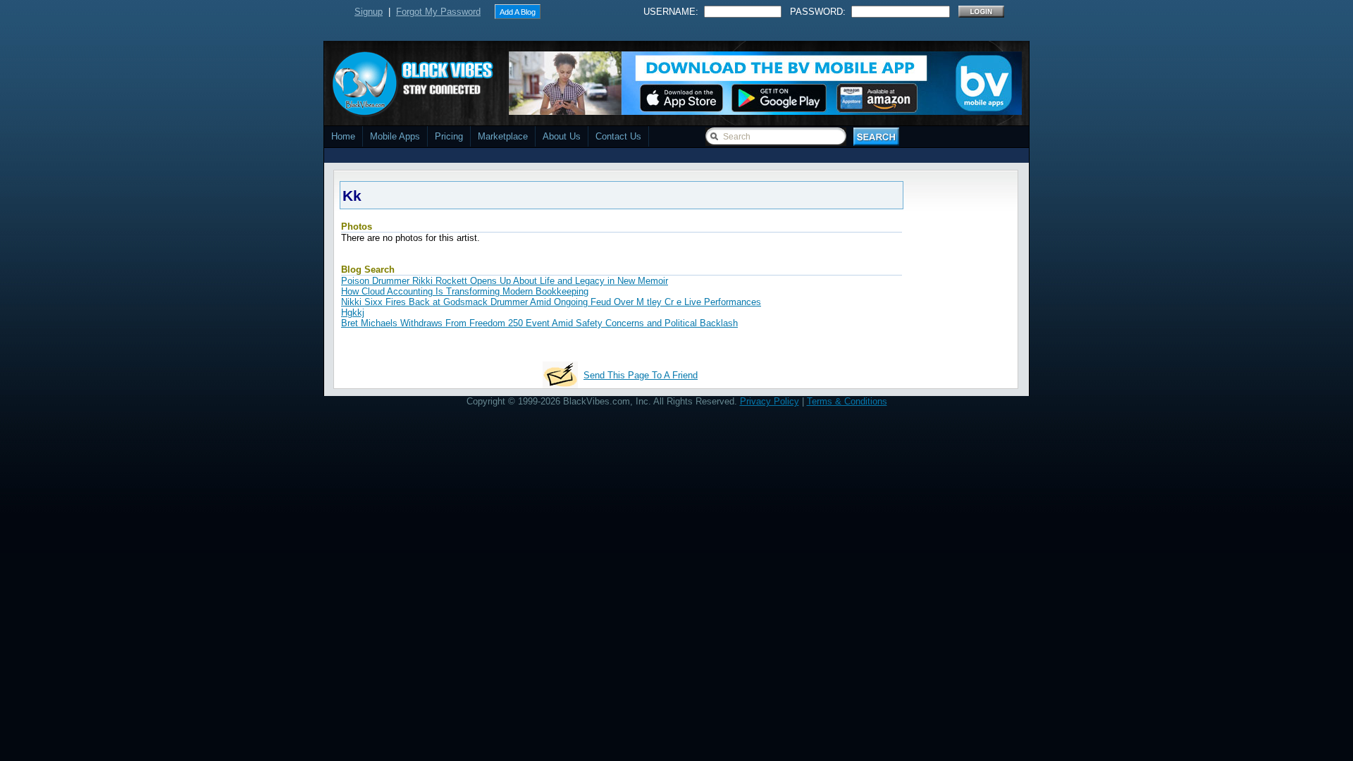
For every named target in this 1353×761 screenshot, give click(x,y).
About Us (562, 136)
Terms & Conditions (847, 401)
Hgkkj (352, 312)
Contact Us (618, 136)
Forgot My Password (438, 11)
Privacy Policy (769, 401)
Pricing (449, 136)
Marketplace (503, 136)
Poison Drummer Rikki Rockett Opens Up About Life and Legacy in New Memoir (504, 281)
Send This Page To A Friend (640, 375)
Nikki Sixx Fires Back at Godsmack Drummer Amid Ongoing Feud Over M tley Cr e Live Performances (551, 302)
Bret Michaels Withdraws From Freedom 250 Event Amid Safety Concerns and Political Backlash (539, 323)
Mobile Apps (395, 136)
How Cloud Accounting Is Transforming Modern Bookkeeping (464, 291)
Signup (368, 11)
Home (343, 136)
